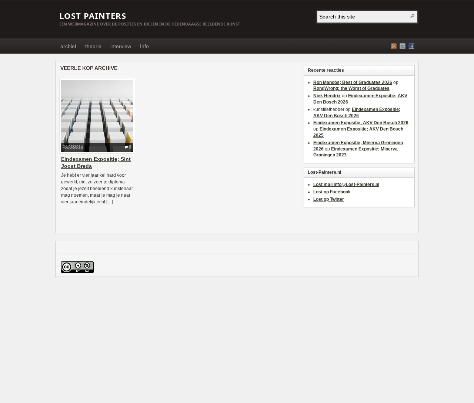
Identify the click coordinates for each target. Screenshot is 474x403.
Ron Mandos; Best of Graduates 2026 (352, 82)
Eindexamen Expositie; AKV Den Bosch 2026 (360, 122)
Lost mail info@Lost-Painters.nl (346, 184)
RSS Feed (394, 46)
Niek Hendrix (327, 95)
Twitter (402, 46)
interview (120, 46)
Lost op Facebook (332, 191)
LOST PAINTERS (92, 15)
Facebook (411, 46)
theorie (93, 46)
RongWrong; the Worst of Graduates (351, 88)
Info (144, 46)
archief (68, 46)
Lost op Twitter (328, 199)
